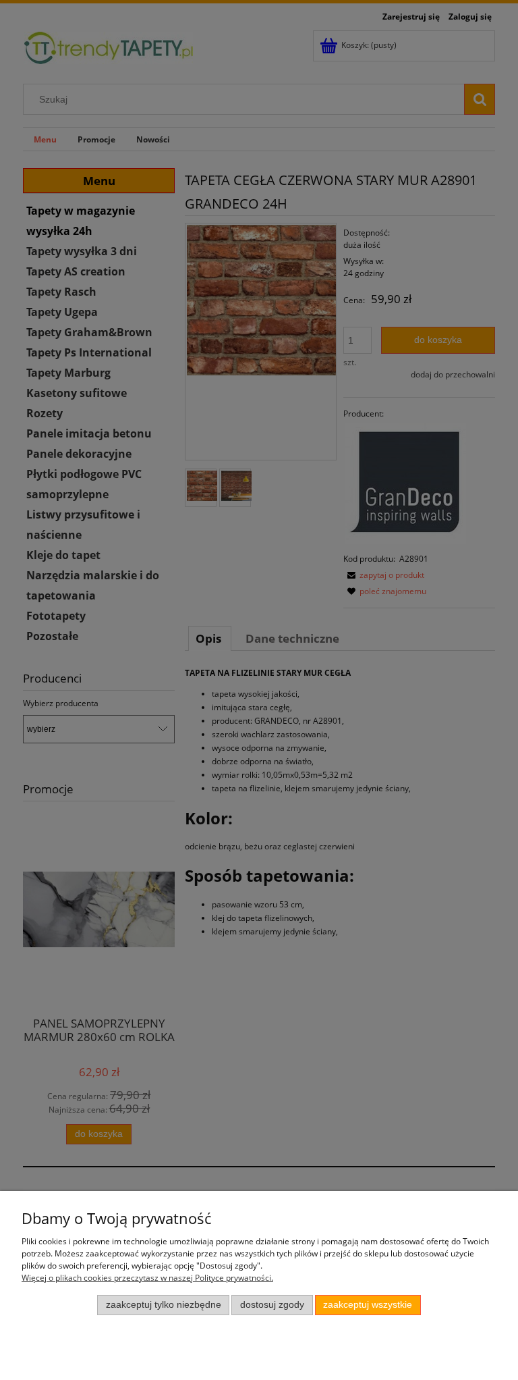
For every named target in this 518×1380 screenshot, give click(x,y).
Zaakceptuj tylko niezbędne (163, 1305)
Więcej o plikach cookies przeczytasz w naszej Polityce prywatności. (147, 1277)
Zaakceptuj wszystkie (367, 1305)
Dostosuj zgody (272, 1305)
